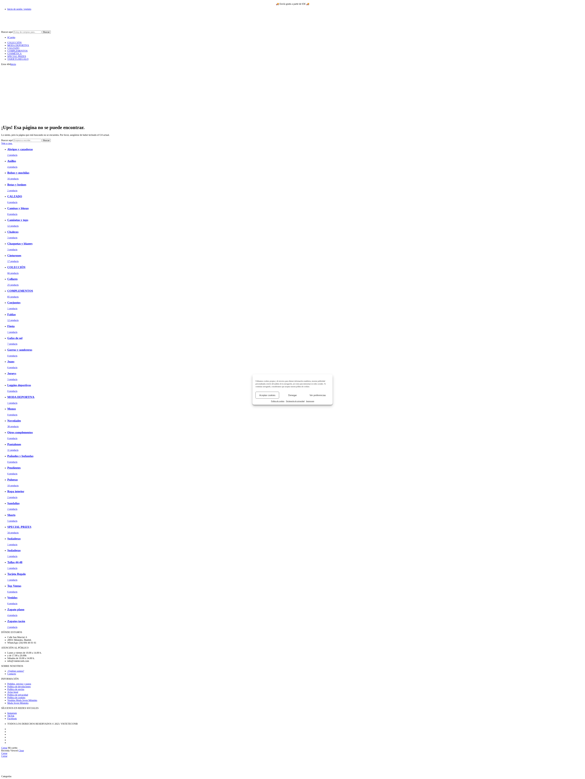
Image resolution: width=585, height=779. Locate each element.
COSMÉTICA (14, 53)
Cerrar (4, 748)
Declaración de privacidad (295, 401)
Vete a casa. (6, 143)
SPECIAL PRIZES (16, 56)
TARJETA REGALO (17, 59)
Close (21, 750)
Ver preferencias (318, 395)
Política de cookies (277, 401)
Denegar (292, 395)
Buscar (46, 32)
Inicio (13, 64)
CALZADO (13, 48)
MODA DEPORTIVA (18, 45)
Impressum (310, 401)
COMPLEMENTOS (17, 51)
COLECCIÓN (14, 42)
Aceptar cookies (267, 395)
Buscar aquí (7, 32)
